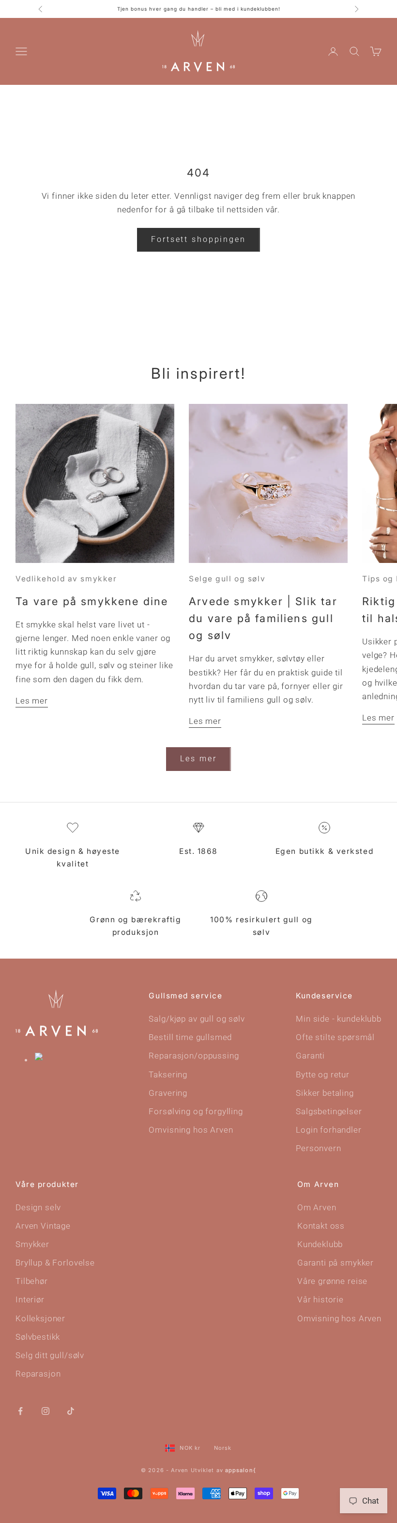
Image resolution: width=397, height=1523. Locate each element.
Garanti (310, 1055)
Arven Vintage (43, 1226)
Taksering (168, 1074)
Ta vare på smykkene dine (91, 601)
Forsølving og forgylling (196, 1111)
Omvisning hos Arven (191, 1130)
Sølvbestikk (37, 1337)
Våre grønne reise (332, 1281)
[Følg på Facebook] (20, 1410)
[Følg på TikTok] (71, 1410)
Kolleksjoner (40, 1318)
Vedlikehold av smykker (66, 578)
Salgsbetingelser (329, 1111)
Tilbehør (31, 1281)
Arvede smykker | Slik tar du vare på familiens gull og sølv (263, 618)
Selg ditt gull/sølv (49, 1355)
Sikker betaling (325, 1093)
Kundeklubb (320, 1244)
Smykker (32, 1244)
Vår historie (320, 1299)
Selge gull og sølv (227, 578)
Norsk (223, 1447)
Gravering (168, 1093)
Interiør (30, 1299)
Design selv (38, 1207)
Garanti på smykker (335, 1262)
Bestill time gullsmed (190, 1037)
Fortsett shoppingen (198, 239)
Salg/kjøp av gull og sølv (196, 1019)
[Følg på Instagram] (45, 1410)
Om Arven (316, 1207)
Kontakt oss (321, 1226)
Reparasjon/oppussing (194, 1055)
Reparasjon (38, 1374)
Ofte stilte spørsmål (335, 1037)
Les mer (31, 700)
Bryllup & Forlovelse (55, 1262)
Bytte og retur (323, 1074)
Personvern (318, 1148)
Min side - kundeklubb (339, 1019)
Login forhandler (329, 1130)
